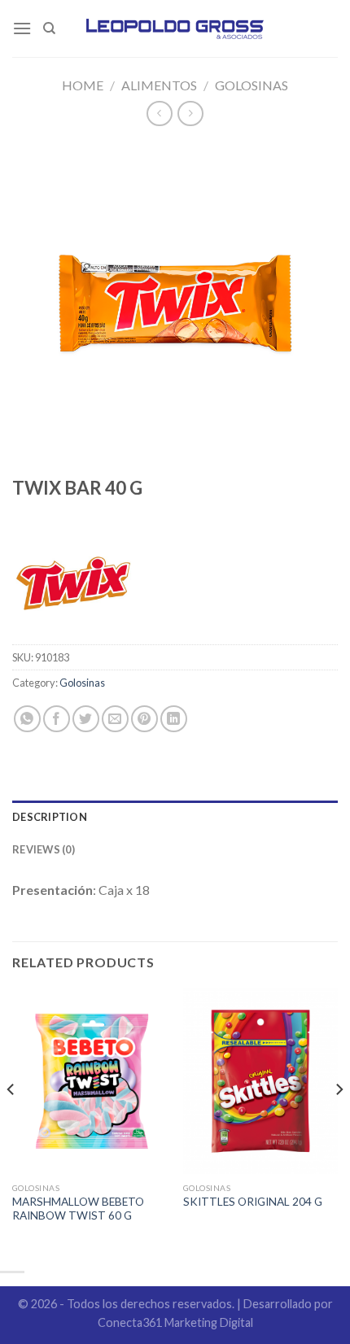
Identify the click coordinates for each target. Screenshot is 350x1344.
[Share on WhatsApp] (27, 718)
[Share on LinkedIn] (173, 718)
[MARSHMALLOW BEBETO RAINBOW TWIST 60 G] (89, 1081)
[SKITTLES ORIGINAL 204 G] (260, 1081)
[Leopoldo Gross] (175, 28)
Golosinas (251, 85)
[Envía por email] (115, 718)
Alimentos (159, 85)
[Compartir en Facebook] (56, 718)
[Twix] (73, 583)
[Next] (338, 1121)
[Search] (49, 28)
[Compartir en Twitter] (85, 718)
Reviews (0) (43, 849)
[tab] (175, 817)
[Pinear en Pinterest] (144, 718)
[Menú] (22, 28)
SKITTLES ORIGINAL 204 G (252, 1201)
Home (82, 85)
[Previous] (11, 1121)
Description (49, 816)
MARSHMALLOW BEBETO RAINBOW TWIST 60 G (78, 1209)
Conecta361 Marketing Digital (175, 1322)
